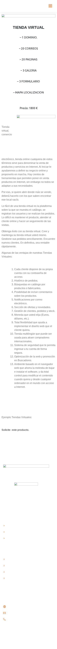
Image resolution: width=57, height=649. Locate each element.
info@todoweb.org (17, 613)
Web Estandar (14, 565)
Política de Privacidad (18, 538)
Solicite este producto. (16, 430)
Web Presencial (14, 559)
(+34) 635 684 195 (17, 619)
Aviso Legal (12, 525)
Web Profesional (15, 571)
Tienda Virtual (14, 578)
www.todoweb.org (17, 606)
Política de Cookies (17, 531)
